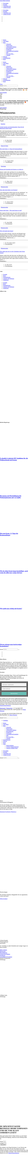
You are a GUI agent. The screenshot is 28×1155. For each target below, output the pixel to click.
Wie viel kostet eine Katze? (6, 231)
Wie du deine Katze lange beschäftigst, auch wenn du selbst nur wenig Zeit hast (14, 572)
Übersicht (8, 44)
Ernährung (8, 49)
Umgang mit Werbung (8, 278)
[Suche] (18, 649)
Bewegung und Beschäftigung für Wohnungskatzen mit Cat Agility (10, 496)
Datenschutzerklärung (5, 705)
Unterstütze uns (7, 6)
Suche (1, 85)
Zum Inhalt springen (5, 0)
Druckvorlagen (10, 745)
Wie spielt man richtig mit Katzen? (11, 608)
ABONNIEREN (14, 693)
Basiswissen (9, 45)
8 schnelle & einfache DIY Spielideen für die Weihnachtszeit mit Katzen (14, 459)
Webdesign (6, 280)
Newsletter (5, 3)
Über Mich (5, 41)
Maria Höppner (13, 715)
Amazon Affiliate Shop (12, 748)
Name (1, 1141)
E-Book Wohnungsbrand (12, 746)
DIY (7, 52)
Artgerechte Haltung (11, 47)
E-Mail (2, 1143)
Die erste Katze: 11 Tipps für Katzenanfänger (11, 149)
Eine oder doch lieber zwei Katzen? (9, 190)
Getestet (8, 55)
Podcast (5, 56)
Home (4, 40)
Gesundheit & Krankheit (12, 51)
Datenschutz (9, 708)
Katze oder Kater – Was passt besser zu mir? (11, 210)
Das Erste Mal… (10, 737)
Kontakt (5, 4)
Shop (4, 744)
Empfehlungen (6, 58)
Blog (4, 42)
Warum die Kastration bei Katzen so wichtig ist (11, 169)
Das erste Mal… (10, 53)
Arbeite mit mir (7, 7)
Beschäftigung (9, 48)
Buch (4, 59)
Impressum (2, 708)
